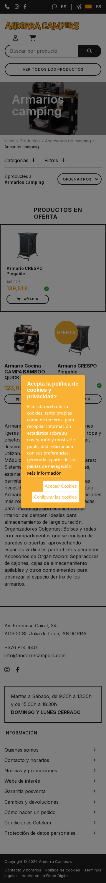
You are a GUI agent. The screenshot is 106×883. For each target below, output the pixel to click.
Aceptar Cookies (61, 486)
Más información (44, 473)
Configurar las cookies (55, 496)
